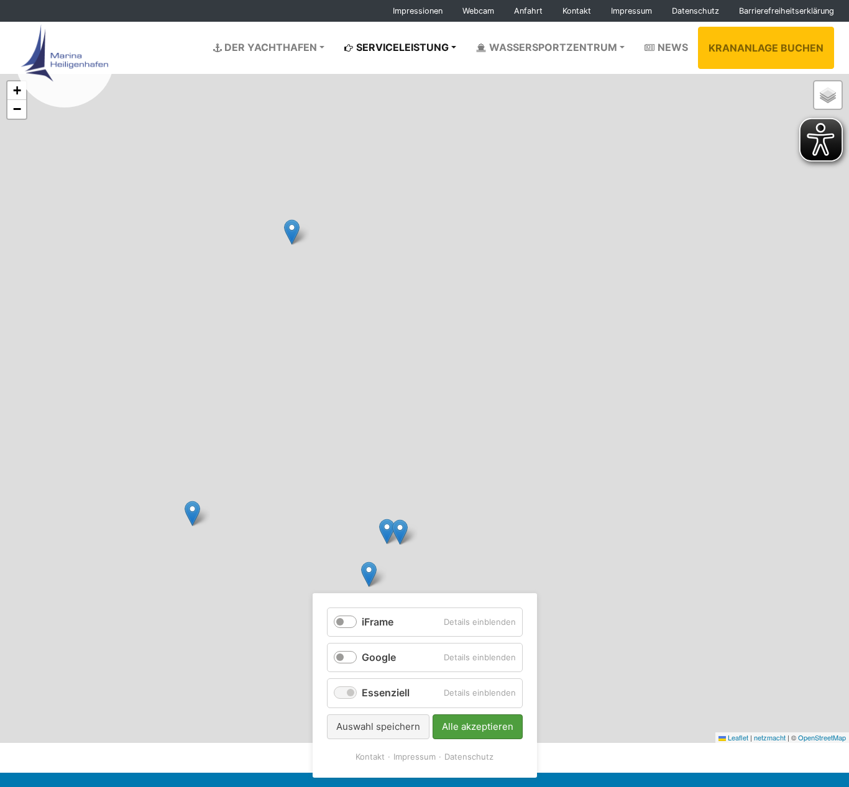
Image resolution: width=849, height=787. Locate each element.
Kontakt (370, 757)
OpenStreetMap (822, 737)
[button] (400, 532)
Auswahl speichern (378, 726)
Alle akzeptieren (477, 726)
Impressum (414, 757)
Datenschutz (468, 757)
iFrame (377, 622)
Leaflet (737, 737)
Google (379, 657)
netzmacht (770, 737)
